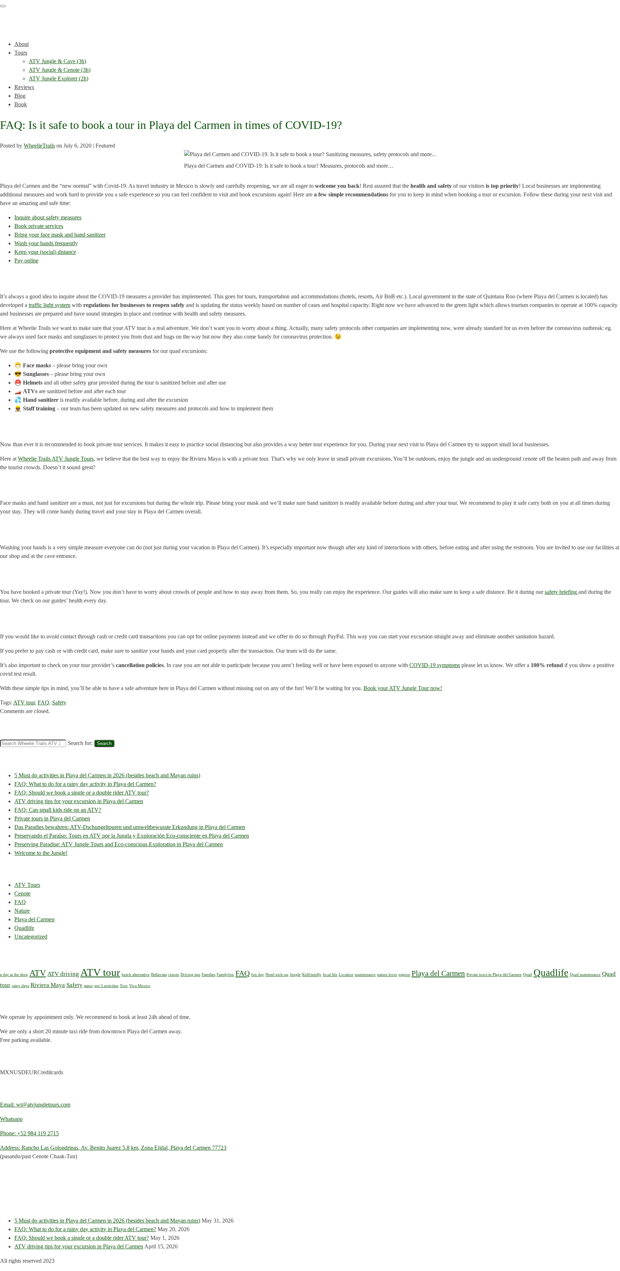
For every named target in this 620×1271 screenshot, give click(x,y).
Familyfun (225, 975)
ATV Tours (27, 885)
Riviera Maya (47, 985)
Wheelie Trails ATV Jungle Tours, (56, 459)
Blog (19, 96)
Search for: (80, 743)
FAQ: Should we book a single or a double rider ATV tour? (81, 793)
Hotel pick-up (277, 975)
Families (208, 975)
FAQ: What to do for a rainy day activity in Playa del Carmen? (85, 784)
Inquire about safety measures (47, 217)
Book (20, 104)
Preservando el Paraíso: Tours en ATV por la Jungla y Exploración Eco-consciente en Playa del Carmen (131, 836)
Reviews (24, 87)
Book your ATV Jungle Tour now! (402, 688)
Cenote (22, 893)
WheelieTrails (39, 146)
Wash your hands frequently (46, 243)
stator (88, 986)
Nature (22, 911)
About (21, 44)
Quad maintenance (585, 975)
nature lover (387, 975)
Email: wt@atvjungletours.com (35, 1105)
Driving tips (190, 975)
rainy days (20, 986)
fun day (257, 975)
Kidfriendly (311, 975)
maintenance (365, 975)
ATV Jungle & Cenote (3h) (59, 70)
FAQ (43, 702)
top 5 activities (106, 986)
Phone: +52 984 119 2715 (29, 1133)
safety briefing (561, 592)
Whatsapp (11, 1119)
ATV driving (63, 973)
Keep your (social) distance (45, 252)
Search (104, 743)
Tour (124, 986)
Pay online (26, 260)
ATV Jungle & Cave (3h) (57, 61)
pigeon (404, 975)
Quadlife (24, 928)
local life (330, 975)
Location (346, 975)
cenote (173, 975)
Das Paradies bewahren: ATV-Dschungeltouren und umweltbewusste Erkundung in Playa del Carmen (129, 827)
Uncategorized (30, 937)
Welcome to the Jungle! (40, 853)
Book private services (38, 226)
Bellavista (159, 975)
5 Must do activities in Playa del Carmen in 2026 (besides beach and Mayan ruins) (107, 775)
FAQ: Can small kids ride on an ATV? (57, 810)
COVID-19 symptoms (434, 665)
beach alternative (136, 975)
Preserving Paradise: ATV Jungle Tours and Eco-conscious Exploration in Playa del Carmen (118, 844)
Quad (527, 975)
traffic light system (49, 305)
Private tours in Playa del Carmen (52, 818)
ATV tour (24, 702)
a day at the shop (14, 975)
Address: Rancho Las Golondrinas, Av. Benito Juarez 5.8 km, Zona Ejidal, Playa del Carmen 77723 (113, 1148)
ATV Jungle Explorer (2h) (58, 78)
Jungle (295, 975)
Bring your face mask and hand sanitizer (59, 235)
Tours (20, 53)
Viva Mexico (139, 986)
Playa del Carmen (34, 919)
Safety (59, 702)
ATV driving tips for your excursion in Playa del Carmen (78, 801)
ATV (37, 973)
